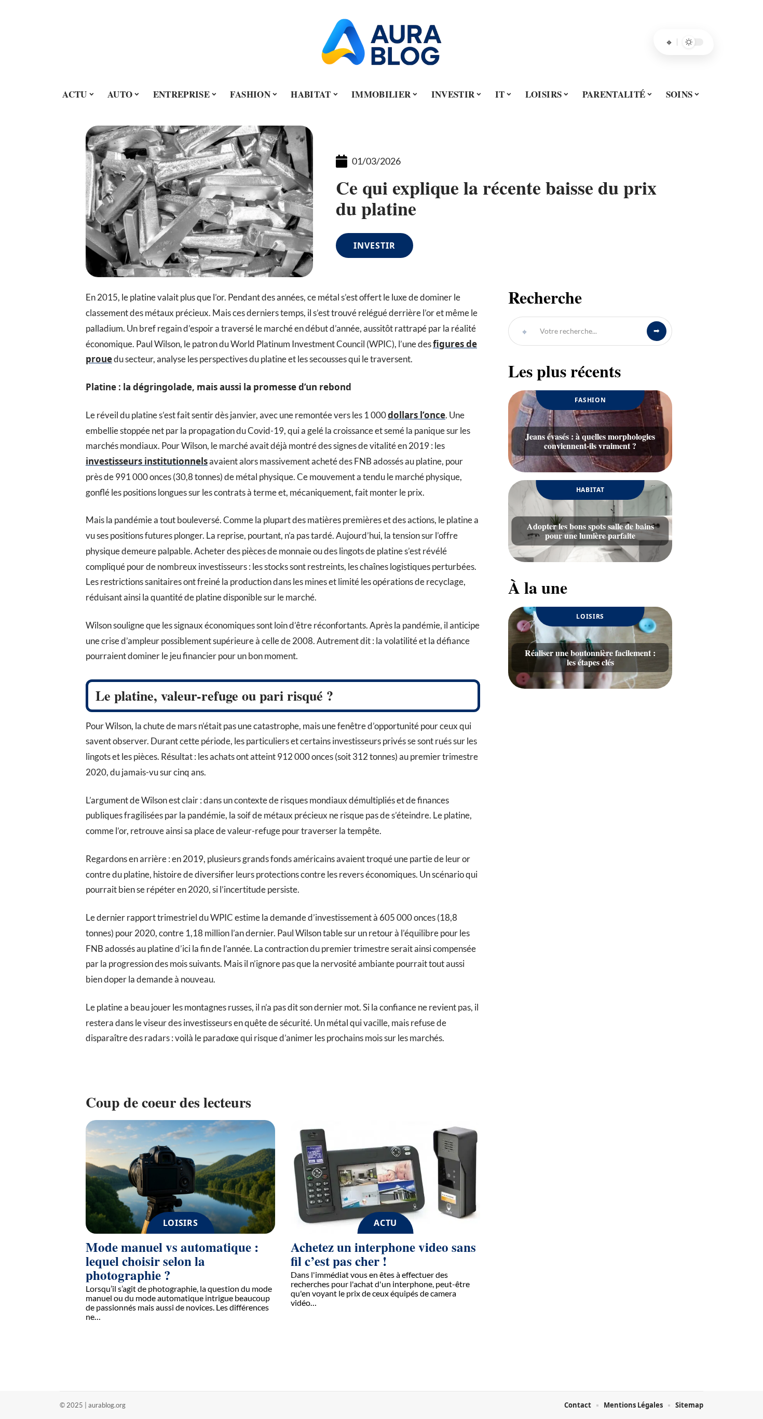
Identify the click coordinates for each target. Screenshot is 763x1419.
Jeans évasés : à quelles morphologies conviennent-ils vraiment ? (590, 441)
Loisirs (180, 1223)
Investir (374, 245)
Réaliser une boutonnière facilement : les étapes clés (590, 657)
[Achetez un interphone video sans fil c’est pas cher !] (385, 1177)
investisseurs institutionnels (147, 461)
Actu (385, 1223)
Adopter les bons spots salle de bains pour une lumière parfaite (590, 530)
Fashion (590, 399)
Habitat (590, 489)
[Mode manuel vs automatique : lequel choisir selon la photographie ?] (180, 1177)
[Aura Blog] (381, 42)
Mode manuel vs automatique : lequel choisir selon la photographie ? (172, 1261)
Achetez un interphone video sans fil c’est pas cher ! (383, 1254)
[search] (669, 42)
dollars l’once (416, 415)
